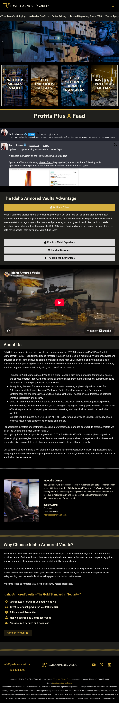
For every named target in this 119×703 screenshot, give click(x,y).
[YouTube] (94, 665)
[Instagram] (109, 665)
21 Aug (46, 146)
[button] (2, 41)
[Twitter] (101, 665)
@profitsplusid (33, 146)
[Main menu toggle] (113, 6)
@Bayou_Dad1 (45, 162)
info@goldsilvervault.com (55, 515)
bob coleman (16, 145)
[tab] (59, 207)
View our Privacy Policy (62, 679)
